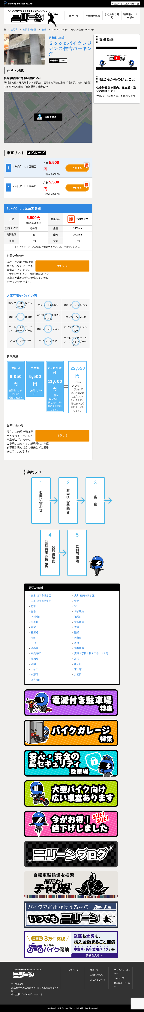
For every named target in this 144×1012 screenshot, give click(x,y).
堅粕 (76, 632)
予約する (77, 168)
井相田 (78, 674)
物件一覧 (94, 970)
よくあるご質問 (97, 980)
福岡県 (13, 29)
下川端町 (36, 616)
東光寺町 (36, 653)
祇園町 (78, 616)
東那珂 (34, 674)
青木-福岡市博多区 (41, 595)
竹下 (33, 606)
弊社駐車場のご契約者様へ (124, 3)
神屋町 (34, 632)
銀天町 (78, 664)
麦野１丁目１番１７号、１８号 (91, 653)
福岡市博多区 (29, 29)
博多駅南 (79, 622)
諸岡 (33, 664)
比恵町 (34, 622)
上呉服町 (36, 679)
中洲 (76, 600)
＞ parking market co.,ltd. (18, 3)
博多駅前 (79, 648)
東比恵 (78, 669)
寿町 (33, 637)
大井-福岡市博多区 (84, 595)
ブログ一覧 (119, 978)
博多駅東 (79, 611)
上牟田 (34, 669)
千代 (33, 643)
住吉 (44, 29)
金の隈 (34, 648)
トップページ (72, 970)
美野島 (78, 637)
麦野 (76, 627)
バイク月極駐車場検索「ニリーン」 (27, 973)
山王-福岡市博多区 (41, 600)
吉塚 (33, 627)
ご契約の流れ (96, 975)
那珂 (76, 658)
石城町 (34, 658)
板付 (76, 643)
